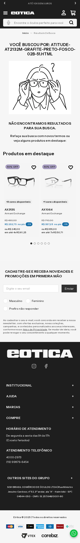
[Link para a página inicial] (25, 33)
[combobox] (40, 23)
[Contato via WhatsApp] (74, 533)
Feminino (38, 301)
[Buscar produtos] (71, 22)
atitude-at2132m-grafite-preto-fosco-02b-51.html (46, 33)
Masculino (16, 301)
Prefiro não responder (24, 308)
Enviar (69, 288)
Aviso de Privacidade (35, 329)
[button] (4, 3)
